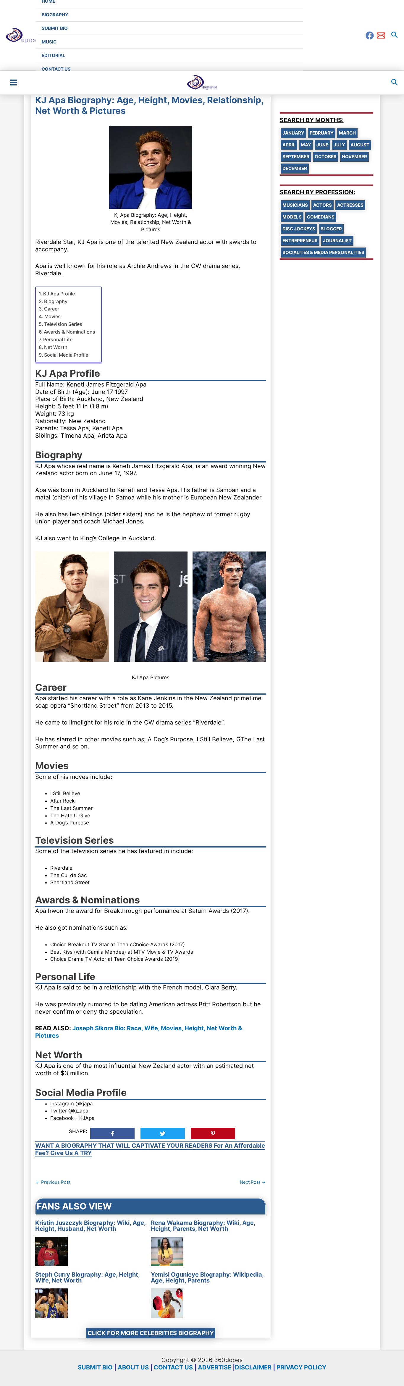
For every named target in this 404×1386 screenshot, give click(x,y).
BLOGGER (331, 229)
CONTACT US (173, 1367)
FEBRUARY (322, 133)
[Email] (381, 35)
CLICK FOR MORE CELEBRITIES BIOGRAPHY (151, 1333)
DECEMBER (294, 168)
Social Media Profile (66, 355)
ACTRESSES (350, 205)
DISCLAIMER (253, 1367)
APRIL (288, 145)
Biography (55, 301)
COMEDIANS (320, 217)
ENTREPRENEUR (300, 240)
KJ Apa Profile (59, 294)
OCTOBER (326, 156)
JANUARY (293, 133)
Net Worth (55, 347)
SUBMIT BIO (95, 1367)
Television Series (63, 324)
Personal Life (57, 339)
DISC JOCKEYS (298, 229)
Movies (52, 316)
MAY (306, 145)
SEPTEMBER (295, 156)
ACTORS (322, 205)
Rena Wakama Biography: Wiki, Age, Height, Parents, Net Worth (203, 1225)
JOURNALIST (337, 240)
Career (51, 309)
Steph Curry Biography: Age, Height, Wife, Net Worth (87, 1277)
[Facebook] (370, 35)
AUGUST (359, 145)
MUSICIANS (295, 205)
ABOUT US (133, 1367)
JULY (339, 145)
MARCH (347, 133)
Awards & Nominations (69, 332)
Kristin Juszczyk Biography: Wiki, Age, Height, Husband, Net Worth (90, 1225)
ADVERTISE (214, 1367)
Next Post (253, 1182)
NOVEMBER (354, 156)
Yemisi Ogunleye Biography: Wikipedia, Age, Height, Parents (207, 1277)
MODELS (292, 217)
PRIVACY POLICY (301, 1367)
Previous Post (53, 1182)
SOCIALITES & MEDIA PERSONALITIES (323, 252)
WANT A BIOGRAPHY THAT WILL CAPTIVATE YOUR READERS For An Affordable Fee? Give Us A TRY (150, 1149)
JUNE (322, 145)
